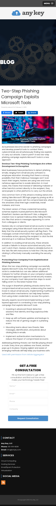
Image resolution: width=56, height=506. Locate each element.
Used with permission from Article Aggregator (23, 354)
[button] (49, 3)
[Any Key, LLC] (28, 13)
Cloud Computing (8, 461)
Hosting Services (8, 464)
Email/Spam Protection (10, 467)
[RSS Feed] (3, 482)
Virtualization (6, 470)
